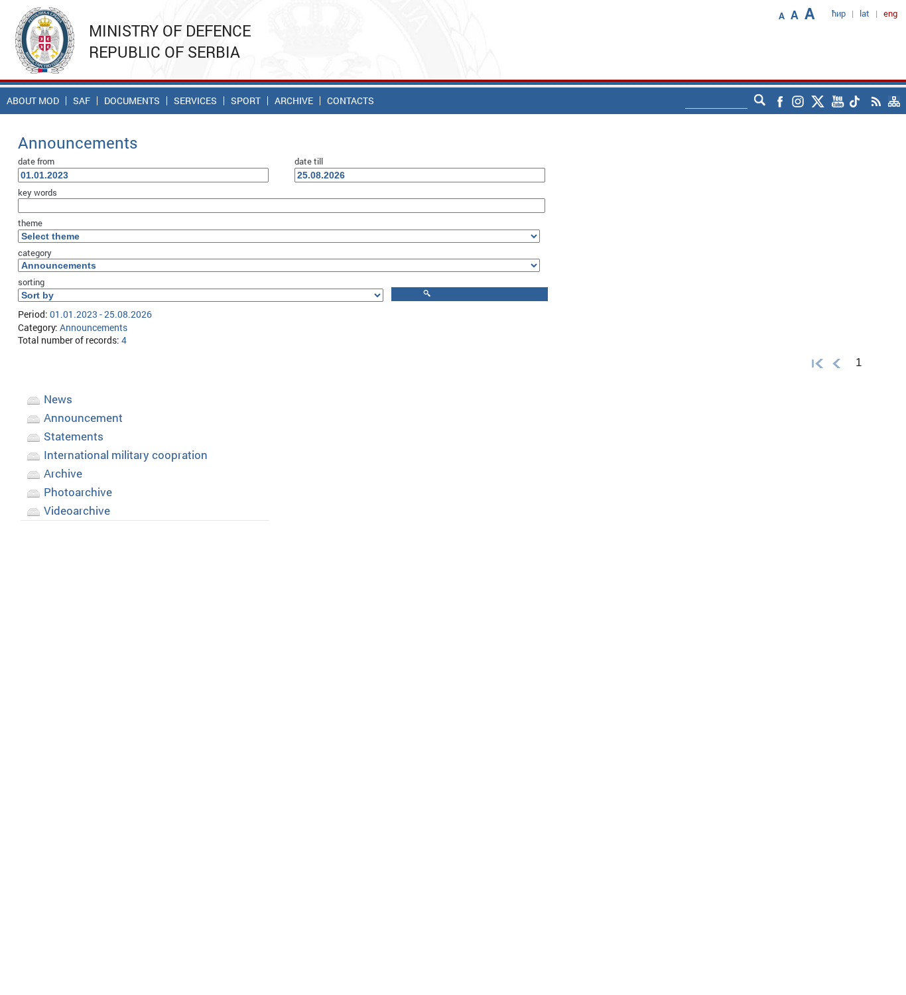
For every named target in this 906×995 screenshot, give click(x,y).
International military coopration (126, 454)
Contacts (350, 100)
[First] (814, 362)
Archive (294, 100)
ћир (839, 13)
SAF (81, 100)
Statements (73, 436)
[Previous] (836, 362)
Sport (246, 100)
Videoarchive (77, 510)
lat (865, 13)
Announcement (83, 417)
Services (195, 100)
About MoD (33, 100)
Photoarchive (78, 491)
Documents (132, 100)
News (58, 399)
